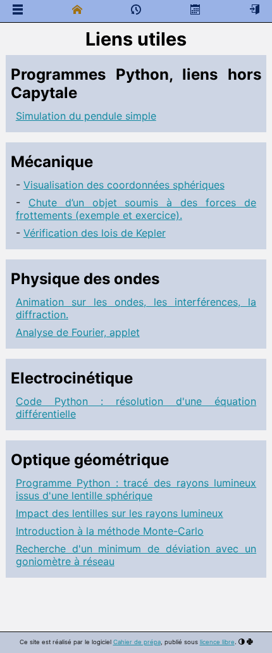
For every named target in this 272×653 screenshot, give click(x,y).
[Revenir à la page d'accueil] (77, 9)
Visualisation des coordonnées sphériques (124, 184)
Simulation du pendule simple (86, 115)
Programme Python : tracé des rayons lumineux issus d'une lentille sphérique (136, 489)
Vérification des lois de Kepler (94, 233)
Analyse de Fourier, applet (78, 332)
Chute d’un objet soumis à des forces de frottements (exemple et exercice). (136, 208)
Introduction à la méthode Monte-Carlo (110, 531)
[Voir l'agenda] (195, 9)
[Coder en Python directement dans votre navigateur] (250, 641)
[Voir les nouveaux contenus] (136, 12)
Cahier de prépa (137, 641)
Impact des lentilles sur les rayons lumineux (119, 513)
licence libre (217, 641)
